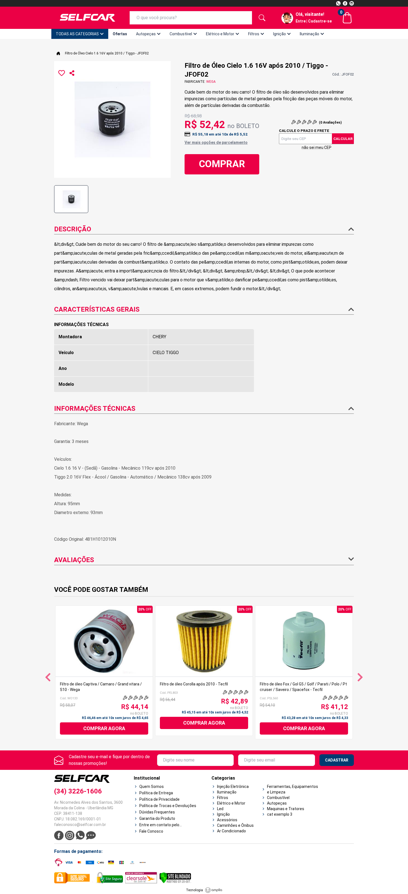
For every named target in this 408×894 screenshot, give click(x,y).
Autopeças (146, 34)
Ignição (279, 34)
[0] (347, 17)
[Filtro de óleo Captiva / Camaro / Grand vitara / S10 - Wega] (104, 641)
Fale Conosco (151, 831)
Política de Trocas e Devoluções (167, 805)
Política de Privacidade (159, 799)
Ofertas (120, 34)
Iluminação (309, 34)
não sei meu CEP (316, 147)
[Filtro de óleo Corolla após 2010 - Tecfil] (204, 641)
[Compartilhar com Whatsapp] (72, 73)
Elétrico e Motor (220, 34)
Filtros (253, 34)
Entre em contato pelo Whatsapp (159, 825)
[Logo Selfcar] (87, 18)
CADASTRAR (336, 760)
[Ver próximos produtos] (360, 677)
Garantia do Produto (157, 818)
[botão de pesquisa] (262, 17)
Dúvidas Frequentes (157, 812)
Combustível (181, 34)
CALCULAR (342, 139)
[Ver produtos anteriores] (48, 677)
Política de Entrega (156, 793)
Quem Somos (151, 786)
